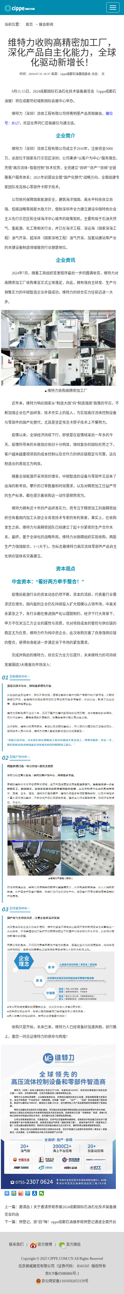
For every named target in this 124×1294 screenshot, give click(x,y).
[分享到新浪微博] (20, 1193)
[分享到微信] (41, 1193)
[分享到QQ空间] (14, 1193)
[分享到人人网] (34, 1193)
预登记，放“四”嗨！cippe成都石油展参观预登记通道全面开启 (67, 1222)
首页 (29, 24)
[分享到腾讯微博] (27, 1193)
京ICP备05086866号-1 (62, 1274)
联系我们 (16, 1244)
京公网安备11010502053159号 (65, 1281)
